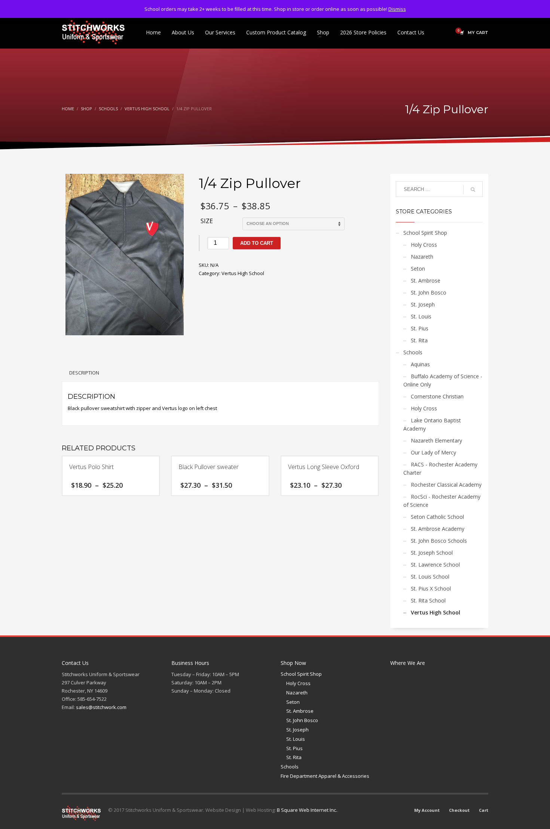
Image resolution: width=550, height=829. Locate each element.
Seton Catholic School (437, 516)
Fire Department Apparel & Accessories (325, 776)
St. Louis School (430, 576)
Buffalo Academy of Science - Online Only (442, 380)
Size (207, 221)
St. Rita (419, 340)
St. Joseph (423, 304)
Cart (483, 810)
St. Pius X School (431, 588)
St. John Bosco (428, 292)
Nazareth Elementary (436, 440)
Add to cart (256, 243)
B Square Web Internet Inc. (307, 810)
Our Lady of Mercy (433, 452)
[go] (473, 189)
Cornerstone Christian (437, 396)
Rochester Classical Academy (446, 484)
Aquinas (420, 364)
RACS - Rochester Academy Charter (440, 468)
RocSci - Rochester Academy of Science (441, 500)
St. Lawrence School (435, 564)
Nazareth (422, 256)
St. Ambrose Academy (437, 528)
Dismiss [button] (397, 9)
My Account (427, 810)
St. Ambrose (425, 280)
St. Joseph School (432, 552)
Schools (412, 352)
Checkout (459, 810)
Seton (418, 268)
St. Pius (419, 328)
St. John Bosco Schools (439, 540)
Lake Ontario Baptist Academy (432, 424)
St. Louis (421, 316)
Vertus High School (242, 273)
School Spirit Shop (425, 232)
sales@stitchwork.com (101, 707)
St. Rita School (428, 600)
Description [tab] (84, 372)
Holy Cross (424, 244)
